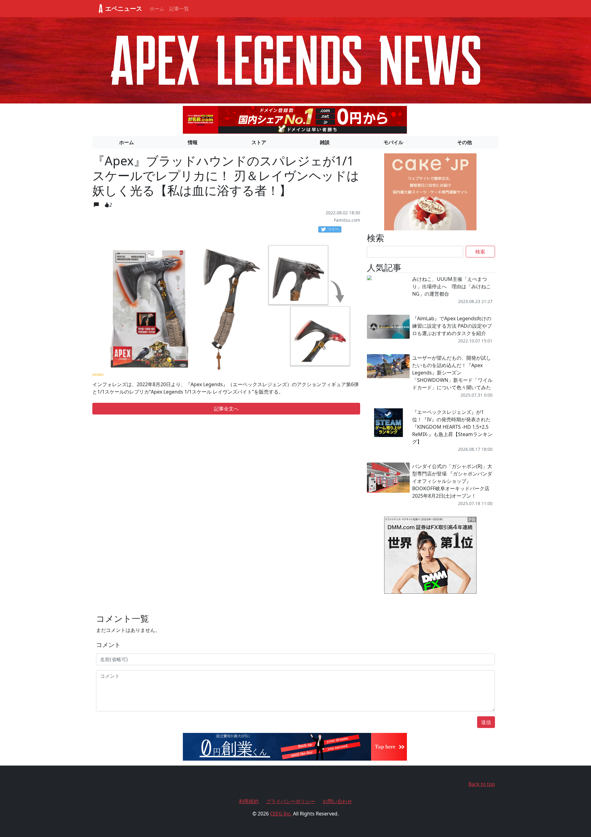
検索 (480, 251)
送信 (486, 722)
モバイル (393, 142)
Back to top (481, 784)
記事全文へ (226, 408)
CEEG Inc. (281, 813)
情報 (193, 142)
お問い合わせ (337, 801)
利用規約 (249, 801)
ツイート (334, 229)
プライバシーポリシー (290, 801)
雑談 (325, 142)
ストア (258, 142)
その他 (464, 142)
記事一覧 (179, 8)
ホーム (157, 8)
